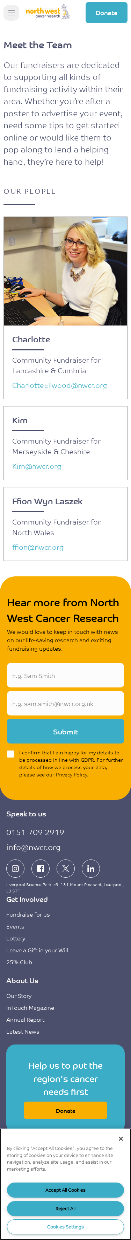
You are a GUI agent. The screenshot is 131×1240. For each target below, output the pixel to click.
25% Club (19, 962)
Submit (65, 731)
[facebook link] (40, 868)
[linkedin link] (91, 868)
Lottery (15, 938)
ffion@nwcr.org (38, 547)
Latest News (22, 1031)
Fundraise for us (28, 914)
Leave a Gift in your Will (37, 950)
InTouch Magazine (30, 1007)
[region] (65, 1184)
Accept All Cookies (65, 1190)
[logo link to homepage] (48, 13)
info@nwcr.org (33, 846)
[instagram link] (15, 868)
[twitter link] (66, 868)
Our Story (18, 995)
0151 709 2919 (35, 831)
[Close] (121, 1138)
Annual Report (25, 1019)
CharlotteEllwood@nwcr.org (59, 385)
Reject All (65, 1208)
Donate (106, 12)
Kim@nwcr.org (36, 466)
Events (15, 926)
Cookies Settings (65, 1226)
